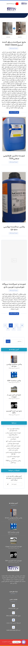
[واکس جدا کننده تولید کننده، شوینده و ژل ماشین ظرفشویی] (24, 4)
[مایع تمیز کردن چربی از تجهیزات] (14, 389)
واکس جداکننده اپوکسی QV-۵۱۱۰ (14, 365)
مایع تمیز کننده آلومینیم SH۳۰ (14, 412)
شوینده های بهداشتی (13, 443)
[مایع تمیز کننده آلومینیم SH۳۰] (14, 405)
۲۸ (13, 329)
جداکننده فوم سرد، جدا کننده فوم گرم (13, 429)
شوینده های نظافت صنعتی (13, 446)
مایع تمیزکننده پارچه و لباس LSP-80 (13, 453)
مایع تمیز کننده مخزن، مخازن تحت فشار (13, 449)
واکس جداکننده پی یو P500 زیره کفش (13, 461)
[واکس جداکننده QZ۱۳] (14, 375)
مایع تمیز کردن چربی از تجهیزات (14, 396)
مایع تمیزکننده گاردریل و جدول (13, 457)
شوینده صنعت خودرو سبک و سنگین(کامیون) (13, 434)
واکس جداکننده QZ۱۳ (14, 381)
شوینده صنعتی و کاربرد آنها (13, 441)
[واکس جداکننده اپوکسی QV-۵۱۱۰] (14, 359)
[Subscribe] (8, 484)
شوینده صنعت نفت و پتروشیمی (13, 438)
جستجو (8, 341)
